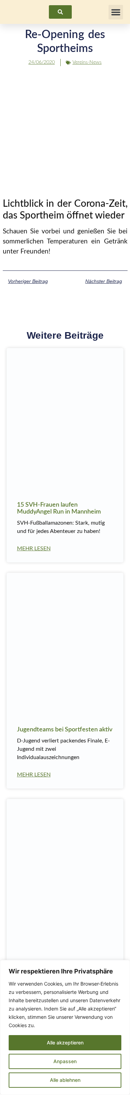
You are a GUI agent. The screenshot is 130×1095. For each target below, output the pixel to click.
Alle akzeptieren (65, 1042)
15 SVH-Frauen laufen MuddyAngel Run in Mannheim (59, 508)
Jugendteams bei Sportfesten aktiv (64, 730)
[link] (60, 12)
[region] (65, 1027)
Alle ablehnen (65, 1080)
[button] (116, 12)
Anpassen (65, 1061)
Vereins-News (87, 62)
